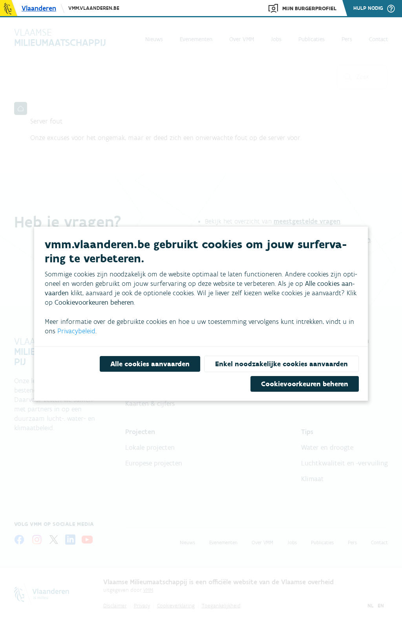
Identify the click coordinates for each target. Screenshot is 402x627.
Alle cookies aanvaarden (150, 364)
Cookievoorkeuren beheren (304, 384)
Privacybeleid (76, 331)
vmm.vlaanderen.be (93, 8)
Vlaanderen (39, 8)
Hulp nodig (368, 8)
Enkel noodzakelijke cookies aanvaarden (281, 364)
